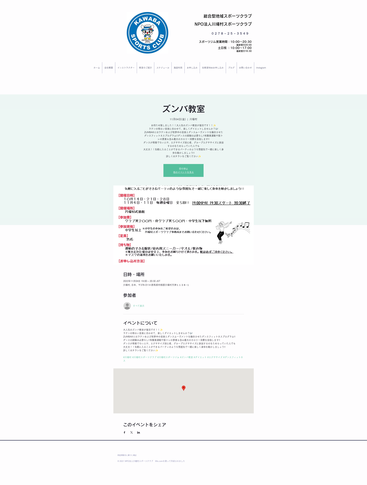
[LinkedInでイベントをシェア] (138, 432)
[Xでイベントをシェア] (131, 432)
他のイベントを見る (183, 172)
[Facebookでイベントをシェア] (124, 432)
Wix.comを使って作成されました (170, 461)
